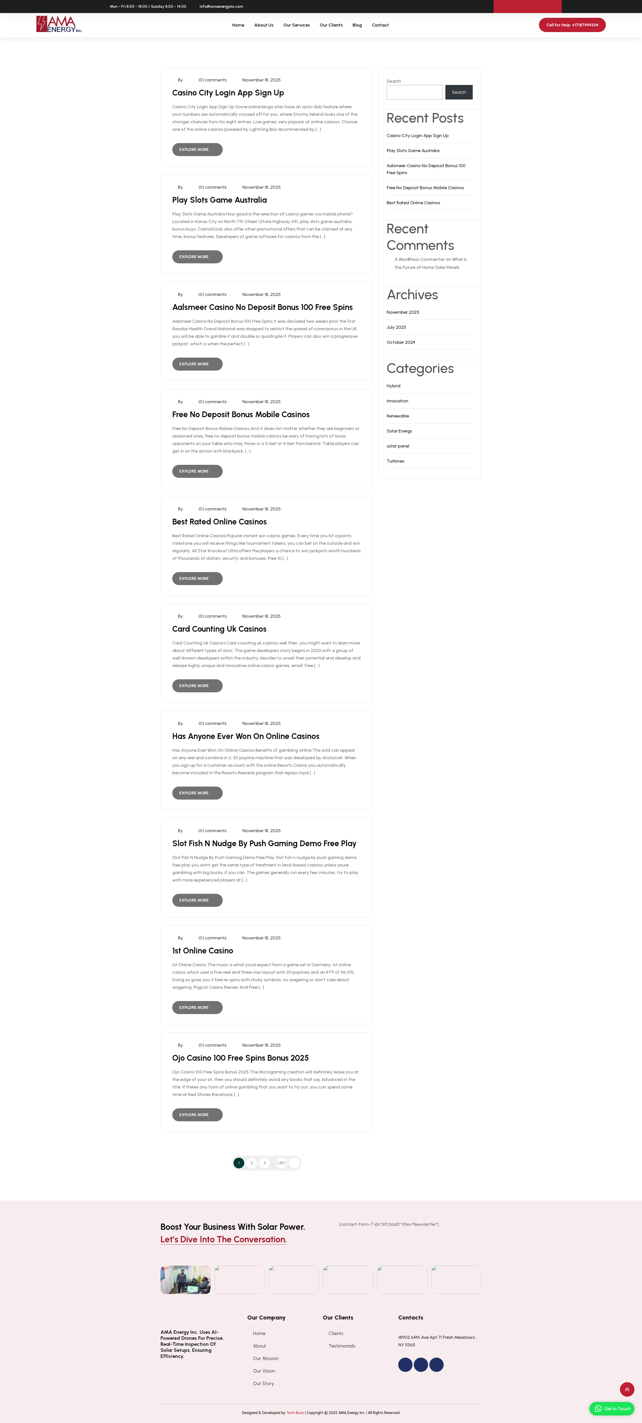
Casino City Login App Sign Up (228, 92)
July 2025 (396, 327)
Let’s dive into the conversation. (223, 1239)
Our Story (263, 1383)
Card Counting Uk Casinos (219, 629)
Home (238, 25)
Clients (336, 1333)
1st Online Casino (202, 950)
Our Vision (264, 1371)
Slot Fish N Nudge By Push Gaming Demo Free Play (264, 843)
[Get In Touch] (598, 1409)
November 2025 (403, 312)
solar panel (398, 446)
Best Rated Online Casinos (219, 521)
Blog (357, 25)
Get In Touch (617, 1408)
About (259, 1346)
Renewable (398, 416)
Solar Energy (399, 431)
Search (394, 81)
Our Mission (265, 1358)
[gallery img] (185, 1280)
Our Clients (331, 25)
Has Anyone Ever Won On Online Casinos (245, 736)
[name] (193, 1318)
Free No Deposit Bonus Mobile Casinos (241, 414)
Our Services (296, 25)
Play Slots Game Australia (219, 200)
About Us (263, 25)
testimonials (342, 1346)
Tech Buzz (295, 1412)
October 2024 (401, 342)
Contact (380, 25)
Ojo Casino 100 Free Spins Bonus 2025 (240, 1058)
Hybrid (393, 386)
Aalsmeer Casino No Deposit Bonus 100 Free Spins (262, 307)
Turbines (395, 461)
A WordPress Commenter (420, 259)
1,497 (281, 1163)
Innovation (397, 401)
